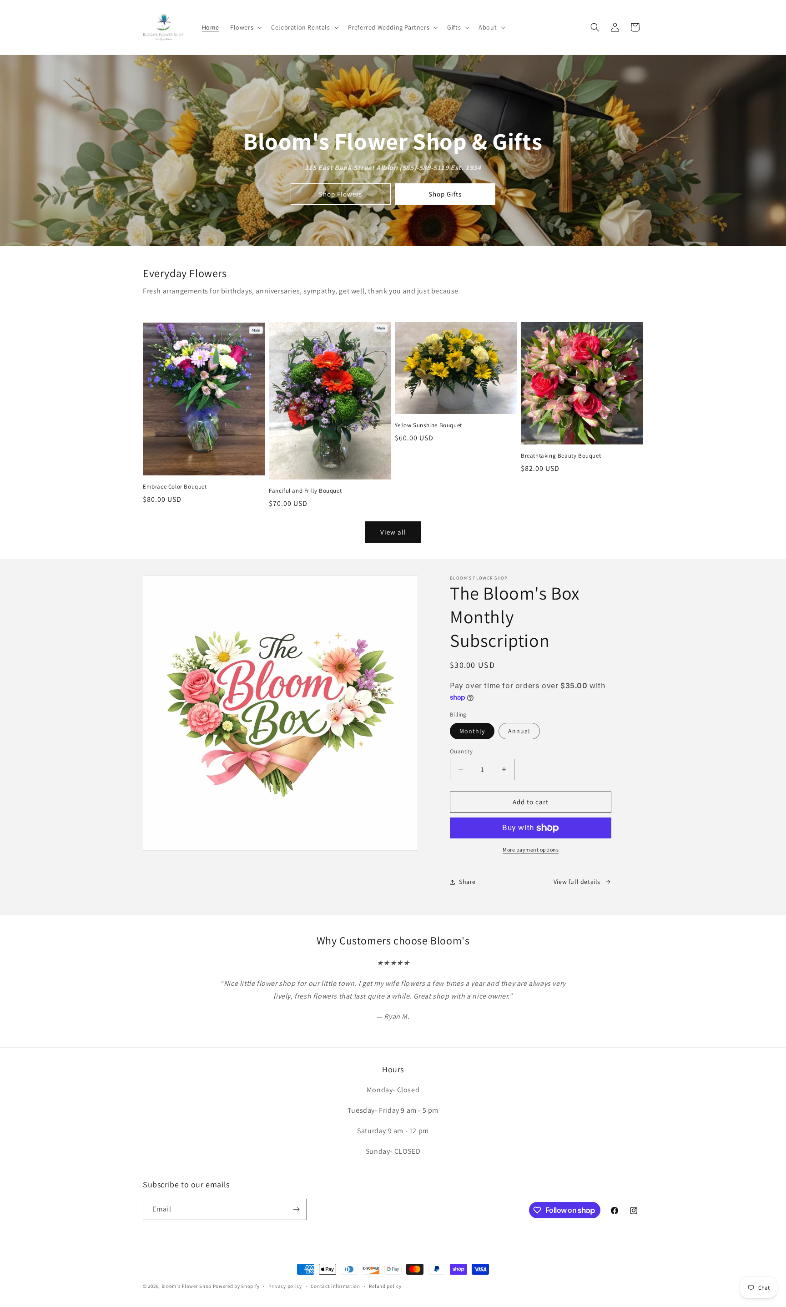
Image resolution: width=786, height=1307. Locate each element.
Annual (519, 731)
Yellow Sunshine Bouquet (428, 425)
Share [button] (467, 882)
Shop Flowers (340, 194)
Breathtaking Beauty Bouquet (561, 455)
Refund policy (385, 1286)
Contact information (335, 1286)
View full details (577, 882)
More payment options (531, 849)
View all (393, 532)
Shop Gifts (445, 194)
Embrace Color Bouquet (175, 486)
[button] (245, 27)
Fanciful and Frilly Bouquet (305, 491)
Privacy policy (285, 1286)
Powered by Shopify (236, 1286)
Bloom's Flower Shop (186, 1286)
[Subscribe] (296, 1209)
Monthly (472, 731)
